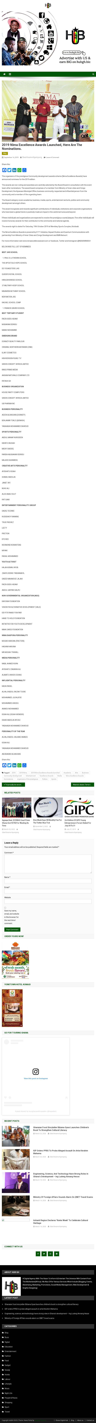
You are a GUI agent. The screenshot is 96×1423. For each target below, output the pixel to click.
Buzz (7, 1337)
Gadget (7, 1365)
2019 (13, 773)
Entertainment (31, 776)
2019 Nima (23, 773)
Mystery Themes (40, 1420)
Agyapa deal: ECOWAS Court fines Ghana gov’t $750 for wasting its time (16, 823)
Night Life (8, 1393)
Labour (7, 1379)
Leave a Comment (52, 157)
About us (80, 1420)
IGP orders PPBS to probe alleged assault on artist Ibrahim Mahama (60, 1152)
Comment (9, 853)
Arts (76, 773)
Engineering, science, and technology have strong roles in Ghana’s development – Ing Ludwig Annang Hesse (60, 1175)
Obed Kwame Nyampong (32, 157)
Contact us (90, 1420)
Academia (67, 773)
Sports (53, 779)
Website (7, 897)
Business (85, 773)
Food (7, 1361)
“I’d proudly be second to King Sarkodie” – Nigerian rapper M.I (15, 785)
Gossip (7, 1370)
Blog (4, 153)
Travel (7, 1412)
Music (7, 1388)
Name (7, 877)
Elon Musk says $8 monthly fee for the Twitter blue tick (47, 821)
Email (7, 887)
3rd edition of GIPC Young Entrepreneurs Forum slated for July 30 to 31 (78, 823)
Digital (7, 1342)
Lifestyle (8, 1384)
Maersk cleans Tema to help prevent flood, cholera (83, 785)
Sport (7, 1407)
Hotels (7, 1375)
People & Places (11, 1398)
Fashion (8, 1356)
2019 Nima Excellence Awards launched (45, 773)
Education (9, 1347)
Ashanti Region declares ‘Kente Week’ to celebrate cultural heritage (60, 1221)
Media (59, 776)
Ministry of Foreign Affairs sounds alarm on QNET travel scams (63, 1197)
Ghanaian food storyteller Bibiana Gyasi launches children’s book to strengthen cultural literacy (61, 1128)
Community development (13, 776)
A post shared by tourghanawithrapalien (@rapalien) (35, 1111)
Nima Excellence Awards (75, 776)
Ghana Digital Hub (62, 1420)
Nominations (8, 779)
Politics (44, 779)
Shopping (8, 1402)
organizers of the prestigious (27, 779)
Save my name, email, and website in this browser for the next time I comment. (11, 917)
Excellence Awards (46, 776)
